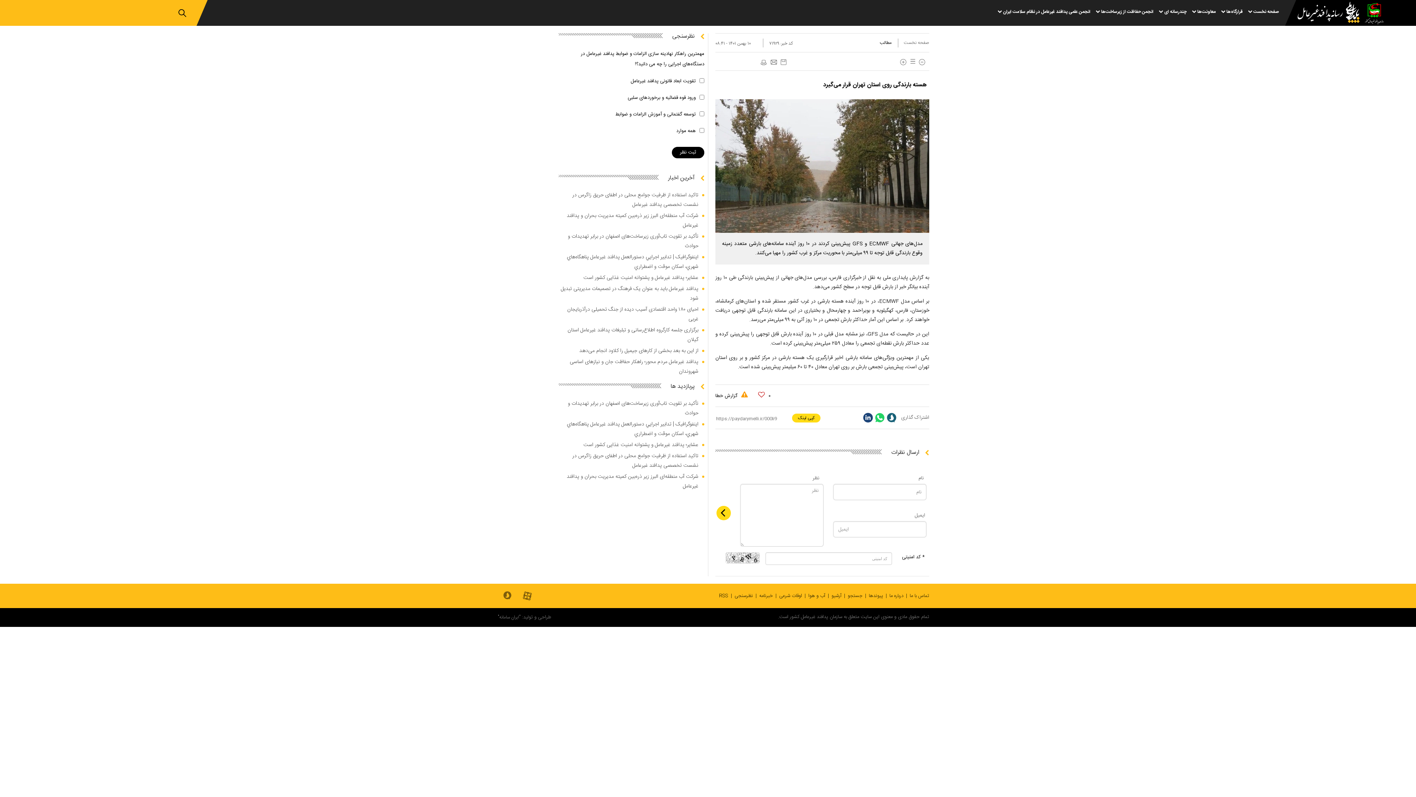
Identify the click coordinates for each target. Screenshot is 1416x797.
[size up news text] (903, 62)
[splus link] (891, 417)
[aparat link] (527, 596)
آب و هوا (816, 596)
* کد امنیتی (913, 557)
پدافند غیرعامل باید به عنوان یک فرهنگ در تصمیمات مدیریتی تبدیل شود (629, 293)
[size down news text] (922, 62)
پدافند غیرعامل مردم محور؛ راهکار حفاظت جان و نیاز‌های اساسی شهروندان (634, 367)
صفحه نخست (916, 42)
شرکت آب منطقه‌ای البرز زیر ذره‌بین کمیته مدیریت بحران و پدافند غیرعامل (632, 220)
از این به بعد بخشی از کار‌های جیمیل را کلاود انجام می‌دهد (638, 350)
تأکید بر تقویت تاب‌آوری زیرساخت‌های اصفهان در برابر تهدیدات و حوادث (633, 241)
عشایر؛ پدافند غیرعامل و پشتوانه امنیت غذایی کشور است (640, 277)
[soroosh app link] (507, 596)
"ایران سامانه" (509, 617)
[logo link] (1324, 13)
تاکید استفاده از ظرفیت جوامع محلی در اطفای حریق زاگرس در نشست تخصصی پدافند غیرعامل (635, 200)
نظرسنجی (744, 596)
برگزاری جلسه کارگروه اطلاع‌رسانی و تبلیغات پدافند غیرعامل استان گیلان (633, 335)
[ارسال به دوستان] (773, 63)
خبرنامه (766, 596)
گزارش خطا (727, 396)
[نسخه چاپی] (763, 63)
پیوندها (876, 596)
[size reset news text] (911, 62)
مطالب (886, 42)
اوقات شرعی (790, 596)
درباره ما (896, 596)
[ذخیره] (784, 62)
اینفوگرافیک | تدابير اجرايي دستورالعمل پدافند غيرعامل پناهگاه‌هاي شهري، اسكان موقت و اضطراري (632, 262)
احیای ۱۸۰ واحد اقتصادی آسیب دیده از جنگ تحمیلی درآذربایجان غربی (632, 314)
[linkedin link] (868, 417)
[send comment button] (723, 513)
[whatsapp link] (880, 417)
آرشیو (836, 596)
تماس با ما (919, 596)
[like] (761, 394)
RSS (723, 596)
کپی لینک (806, 418)
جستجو (855, 596)
